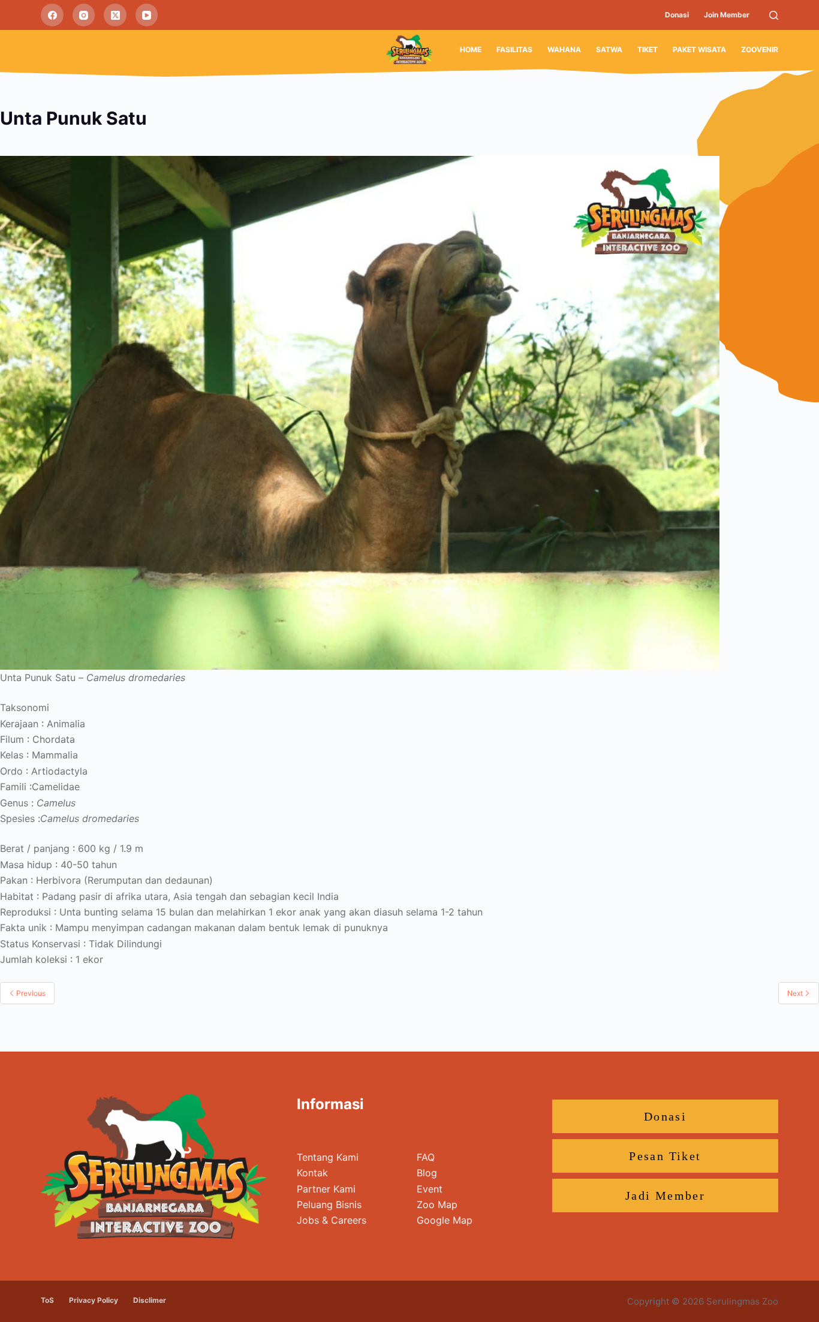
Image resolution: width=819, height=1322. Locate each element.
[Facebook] (52, 15)
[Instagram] (84, 15)
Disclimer (149, 1300)
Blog (427, 1173)
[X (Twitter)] (115, 15)
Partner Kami (326, 1189)
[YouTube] (147, 15)
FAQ (426, 1157)
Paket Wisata (699, 49)
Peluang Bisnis (329, 1204)
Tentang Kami (328, 1157)
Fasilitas (514, 49)
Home (470, 49)
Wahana (564, 49)
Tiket (647, 49)
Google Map (444, 1220)
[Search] (773, 15)
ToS (47, 1300)
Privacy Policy (93, 1300)
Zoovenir (759, 49)
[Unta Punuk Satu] (359, 412)
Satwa (609, 49)
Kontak (312, 1173)
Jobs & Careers (331, 1220)
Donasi (677, 14)
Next (796, 993)
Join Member (726, 14)
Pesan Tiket (665, 1156)
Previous (30, 993)
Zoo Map (437, 1204)
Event (429, 1189)
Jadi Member (665, 1195)
